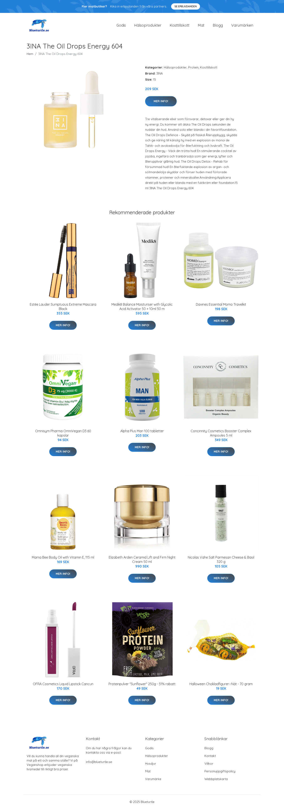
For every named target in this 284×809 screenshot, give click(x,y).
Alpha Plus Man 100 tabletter (142, 431)
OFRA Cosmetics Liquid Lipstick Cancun (63, 684)
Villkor (208, 763)
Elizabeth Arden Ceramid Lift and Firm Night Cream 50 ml (142, 559)
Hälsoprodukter (147, 25)
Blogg (218, 25)
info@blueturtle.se (99, 762)
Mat (201, 25)
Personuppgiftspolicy (219, 771)
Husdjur (150, 763)
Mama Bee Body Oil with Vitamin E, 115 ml (63, 557)
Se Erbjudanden (185, 6)
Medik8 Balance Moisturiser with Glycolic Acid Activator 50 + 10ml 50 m (142, 306)
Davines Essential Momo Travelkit (221, 304)
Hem (30, 54)
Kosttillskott (179, 25)
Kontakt (210, 756)
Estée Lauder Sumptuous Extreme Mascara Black (63, 306)
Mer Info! (161, 101)
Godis (121, 25)
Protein (193, 67)
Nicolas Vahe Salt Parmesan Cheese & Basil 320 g (221, 559)
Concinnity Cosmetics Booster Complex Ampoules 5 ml (221, 433)
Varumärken (242, 25)
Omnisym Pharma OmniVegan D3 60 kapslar (63, 433)
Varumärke (153, 779)
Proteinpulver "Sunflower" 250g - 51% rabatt (142, 684)
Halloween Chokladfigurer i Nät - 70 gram (221, 684)
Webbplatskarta (216, 779)
